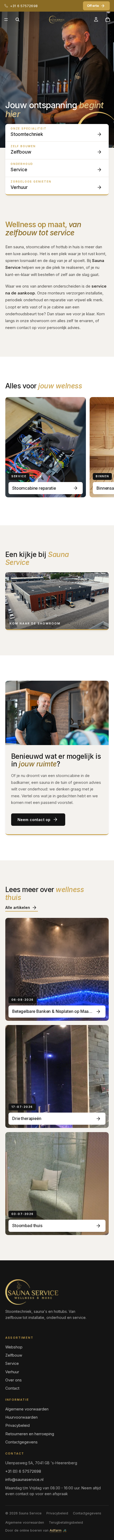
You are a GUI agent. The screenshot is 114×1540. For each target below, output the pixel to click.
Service (12, 1363)
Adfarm (56, 1530)
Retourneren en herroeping (29, 1434)
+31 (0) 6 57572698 (23, 1471)
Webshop (14, 1347)
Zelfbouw (13, 1355)
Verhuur (12, 1372)
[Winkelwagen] (107, 19)
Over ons (13, 1380)
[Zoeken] (17, 19)
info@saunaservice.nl (24, 1479)
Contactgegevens (21, 1442)
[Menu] (6, 19)
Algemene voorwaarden (27, 1409)
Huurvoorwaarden (21, 1417)
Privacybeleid (17, 1425)
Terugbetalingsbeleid (66, 1522)
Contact (12, 1388)
